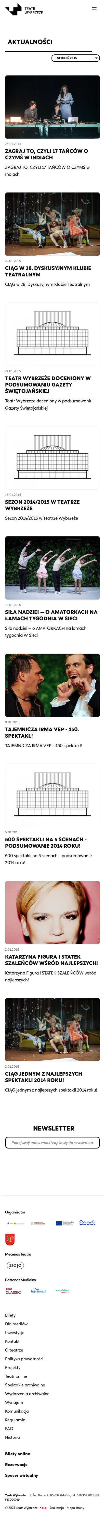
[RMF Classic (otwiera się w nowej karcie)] (15, 1291)
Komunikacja (17, 1411)
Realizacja (56, 1508)
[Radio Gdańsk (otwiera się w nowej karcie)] (65, 1291)
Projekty (12, 1367)
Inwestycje (14, 1332)
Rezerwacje (16, 1464)
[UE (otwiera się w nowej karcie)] (65, 1223)
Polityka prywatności (24, 1358)
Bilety (10, 1315)
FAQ (9, 1428)
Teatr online (16, 1376)
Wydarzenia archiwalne (27, 1393)
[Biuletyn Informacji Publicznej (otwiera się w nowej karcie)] (43, 1508)
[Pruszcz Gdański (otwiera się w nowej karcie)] (15, 1239)
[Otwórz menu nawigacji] (94, 9)
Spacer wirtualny (21, 1475)
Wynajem (14, 1402)
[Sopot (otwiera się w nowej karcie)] (89, 1223)
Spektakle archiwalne (25, 1385)
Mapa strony (75, 1508)
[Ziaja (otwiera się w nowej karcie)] (15, 1265)
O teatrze (14, 1350)
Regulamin (15, 1419)
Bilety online (17, 1453)
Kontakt (12, 1341)
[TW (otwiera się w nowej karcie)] (15, 1223)
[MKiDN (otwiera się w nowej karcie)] (40, 1223)
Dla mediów (16, 1323)
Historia (12, 1437)
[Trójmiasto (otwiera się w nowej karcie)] (40, 1291)
